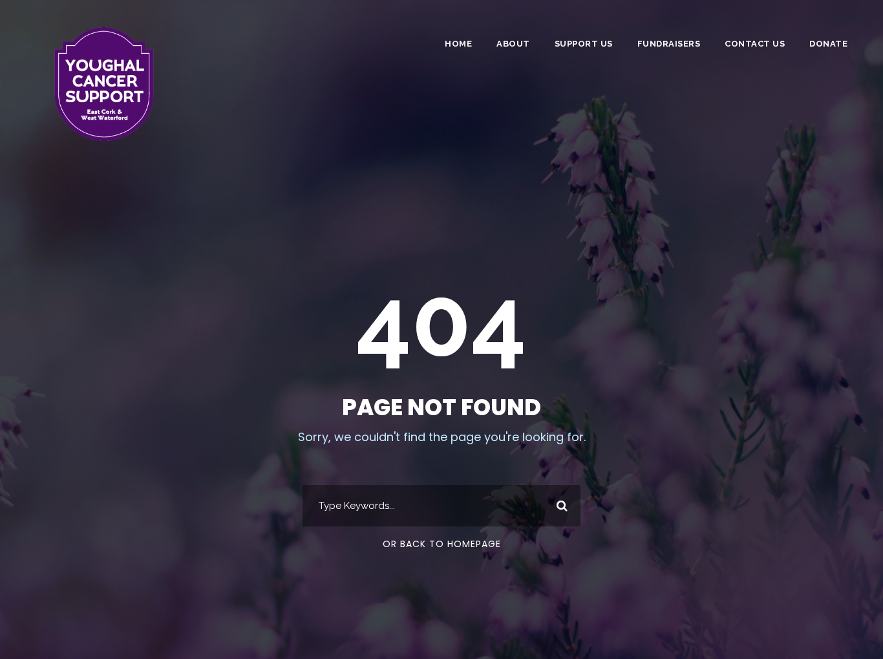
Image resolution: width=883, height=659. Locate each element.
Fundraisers (669, 44)
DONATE (828, 44)
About (513, 44)
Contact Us (755, 44)
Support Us (584, 44)
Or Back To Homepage (442, 543)
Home (458, 44)
